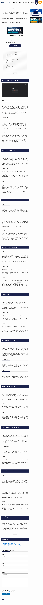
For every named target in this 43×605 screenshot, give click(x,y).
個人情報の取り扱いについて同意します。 (9, 590)
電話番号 (3, 572)
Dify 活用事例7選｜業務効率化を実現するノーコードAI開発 (12, 545)
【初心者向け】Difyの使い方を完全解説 (9, 543)
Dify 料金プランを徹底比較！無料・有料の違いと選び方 (11, 544)
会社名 (3, 558)
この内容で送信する (6, 593)
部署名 (3, 563)
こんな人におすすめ (10, 56)
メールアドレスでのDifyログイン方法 (11, 54)
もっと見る (15, 72)
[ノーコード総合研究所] (5, 2)
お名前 (3, 554)
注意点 (8, 57)
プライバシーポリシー (7, 591)
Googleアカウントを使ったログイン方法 (12, 59)
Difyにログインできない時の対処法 (11, 68)
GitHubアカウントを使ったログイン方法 (12, 63)
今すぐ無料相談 (15, 45)
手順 (7, 55)
